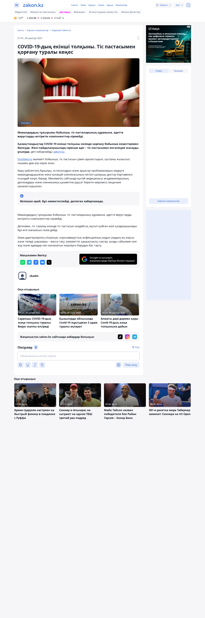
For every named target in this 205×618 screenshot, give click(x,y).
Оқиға (101, 5)
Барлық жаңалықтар (38, 30)
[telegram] (29, 262)
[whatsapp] (22, 262)
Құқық (110, 5)
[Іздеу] (188, 5)
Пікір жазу (131, 365)
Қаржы (92, 5)
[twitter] (49, 262)
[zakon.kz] (33, 5)
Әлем (83, 5)
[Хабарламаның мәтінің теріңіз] (78, 356)
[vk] (42, 262)
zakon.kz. (59, 151)
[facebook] (36, 262)
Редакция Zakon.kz (61, 30)
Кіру (137, 347)
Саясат (74, 5)
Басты (21, 30)
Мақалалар (121, 5)
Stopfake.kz (25, 159)
